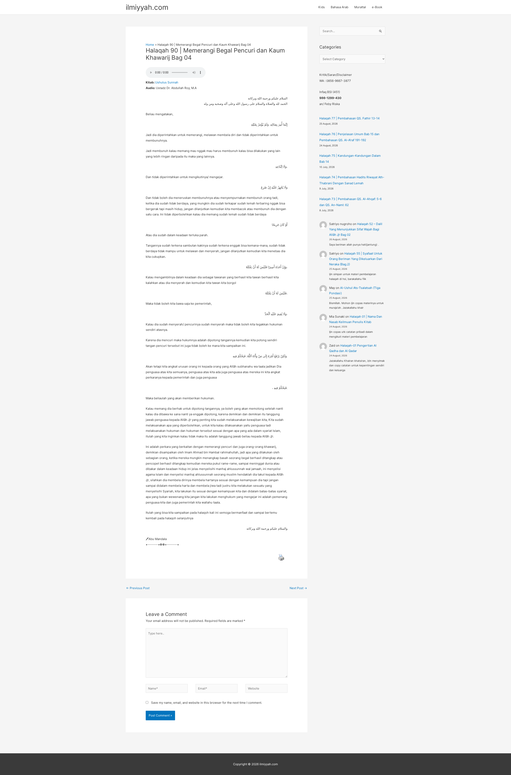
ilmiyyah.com (147, 7)
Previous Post (138, 588)
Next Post (298, 588)
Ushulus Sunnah (166, 82)
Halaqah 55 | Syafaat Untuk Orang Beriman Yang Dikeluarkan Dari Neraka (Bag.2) (355, 259)
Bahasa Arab (339, 7)
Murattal (360, 7)
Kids (321, 7)
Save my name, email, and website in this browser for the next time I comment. (206, 703)
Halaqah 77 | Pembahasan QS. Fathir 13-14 (349, 118)
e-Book (377, 7)
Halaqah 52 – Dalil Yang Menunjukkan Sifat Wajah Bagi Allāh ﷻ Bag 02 (355, 229)
